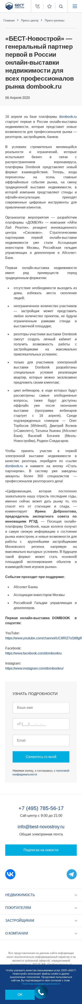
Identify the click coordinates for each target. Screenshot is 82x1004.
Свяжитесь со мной (41, 757)
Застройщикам (19, 920)
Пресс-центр (29, 20)
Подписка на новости (41, 850)
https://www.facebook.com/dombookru (33, 653)
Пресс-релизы (54, 20)
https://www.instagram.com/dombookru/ (34, 668)
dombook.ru (68, 116)
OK (20, 994)
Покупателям (18, 908)
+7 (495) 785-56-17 (41, 808)
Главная (9, 20)
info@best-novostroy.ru (41, 826)
